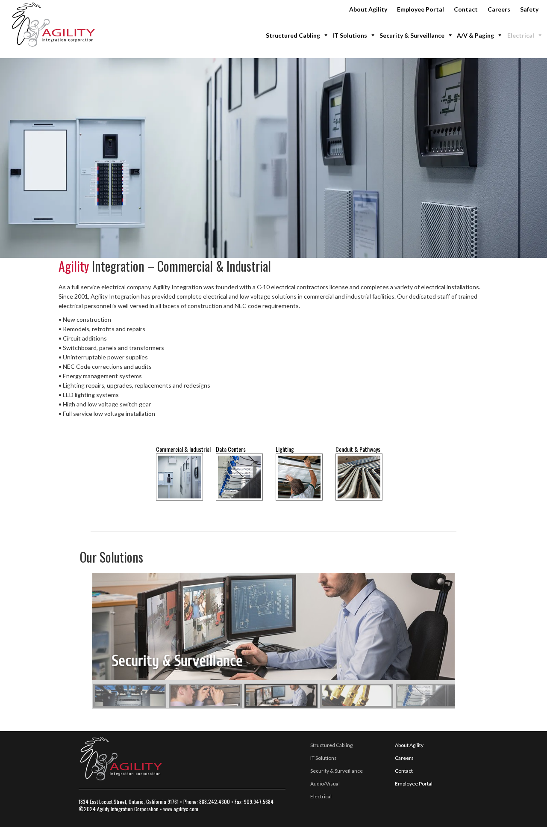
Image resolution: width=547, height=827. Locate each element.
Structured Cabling (293, 35)
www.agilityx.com (180, 808)
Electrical (520, 35)
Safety (529, 9)
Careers (499, 9)
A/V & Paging (475, 35)
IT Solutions (349, 35)
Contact (466, 9)
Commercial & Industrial (183, 449)
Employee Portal (420, 9)
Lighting (285, 449)
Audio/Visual (325, 783)
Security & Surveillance (411, 35)
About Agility (368, 9)
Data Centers (231, 449)
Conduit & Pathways (357, 449)
